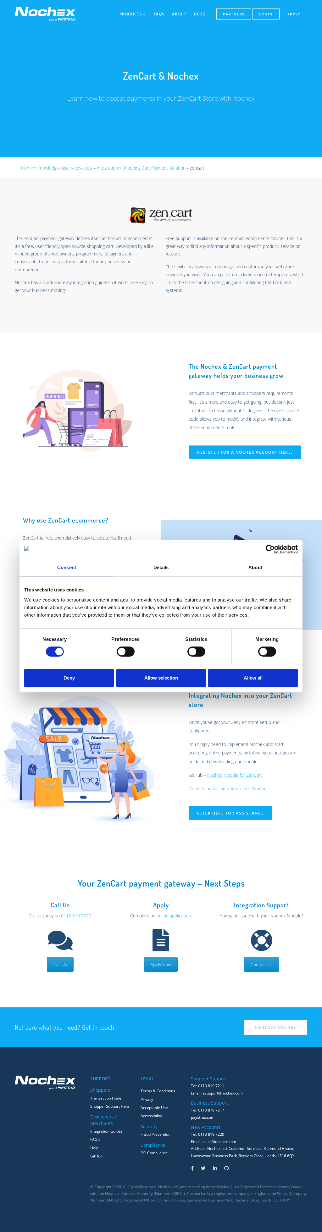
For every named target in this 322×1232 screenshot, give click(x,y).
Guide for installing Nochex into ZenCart (228, 789)
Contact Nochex (275, 1027)
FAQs (159, 14)
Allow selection (161, 677)
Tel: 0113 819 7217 (207, 1110)
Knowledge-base (53, 168)
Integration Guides (106, 1131)
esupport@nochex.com (223, 1093)
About (179, 14)
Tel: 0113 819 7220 (207, 1134)
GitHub (96, 1156)
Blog (200, 14)
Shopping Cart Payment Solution (154, 168)
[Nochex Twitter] (203, 1168)
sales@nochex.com (219, 1141)
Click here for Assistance (230, 813)
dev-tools (83, 168)
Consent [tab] (66, 567)
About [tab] (255, 567)
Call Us (60, 964)
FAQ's (95, 1139)
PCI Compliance (154, 1153)
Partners (234, 14)
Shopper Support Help (109, 1106)
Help (94, 1148)
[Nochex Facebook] (192, 1168)
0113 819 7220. (76, 916)
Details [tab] (161, 567)
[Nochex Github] (226, 1168)
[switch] (126, 652)
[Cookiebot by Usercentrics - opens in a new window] (270, 549)
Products (131, 14)
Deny (69, 677)
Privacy (147, 1099)
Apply (294, 14)
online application (174, 916)
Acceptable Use (154, 1107)
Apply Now (161, 964)
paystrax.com (202, 1117)
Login (266, 14)
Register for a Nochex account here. (245, 452)
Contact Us (262, 964)
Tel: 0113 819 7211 (207, 1086)
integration (107, 168)
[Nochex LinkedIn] (215, 1168)
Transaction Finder (106, 1098)
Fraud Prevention (155, 1134)
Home (27, 168)
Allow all (253, 677)
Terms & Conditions (158, 1091)
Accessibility (151, 1115)
